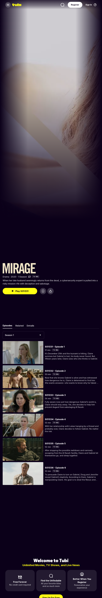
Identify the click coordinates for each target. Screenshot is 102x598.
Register (75, 5)
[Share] (50, 291)
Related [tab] (19, 325)
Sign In (89, 5)
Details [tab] (30, 325)
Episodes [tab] (7, 325)
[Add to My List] (43, 291)
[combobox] (23, 335)
